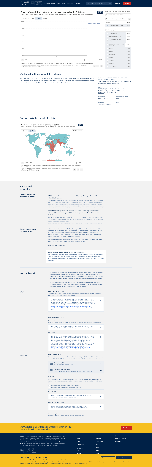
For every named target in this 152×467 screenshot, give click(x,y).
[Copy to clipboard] (98, 300)
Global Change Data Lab (44, 436)
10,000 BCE (28, 162)
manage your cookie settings (80, 463)
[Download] (94, 66)
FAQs (47, 445)
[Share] (97, 66)
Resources (70, 3)
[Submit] (110, 3)
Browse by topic (50, 3)
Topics (78, 438)
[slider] (84, 60)
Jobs (97, 450)
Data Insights (80, 444)
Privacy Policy (67, 463)
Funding (98, 444)
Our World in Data (25, 3)
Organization (99, 441)
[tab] (24, 18)
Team (97, 447)
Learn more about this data (86, 63)
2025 (80, 162)
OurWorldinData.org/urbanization (29, 66)
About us (98, 438)
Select (78, 130)
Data (58, 3)
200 (26, 59)
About (78, 3)
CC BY (39, 66)
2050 (100, 59)
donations (42, 459)
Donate (127, 3)
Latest (63, 3)
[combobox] (99, 3)
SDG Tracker (80, 454)
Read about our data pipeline (56, 245)
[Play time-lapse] (22, 60)
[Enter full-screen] (101, 66)
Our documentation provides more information (69, 381)
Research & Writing (120, 438)
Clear (128, 22)
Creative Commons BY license (63, 284)
